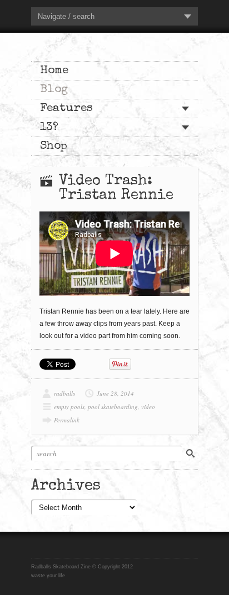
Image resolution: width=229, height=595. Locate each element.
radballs (64, 393)
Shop (53, 146)
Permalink (66, 420)
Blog (54, 89)
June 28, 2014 (115, 393)
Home (54, 71)
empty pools (69, 406)
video (148, 406)
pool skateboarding (113, 406)
